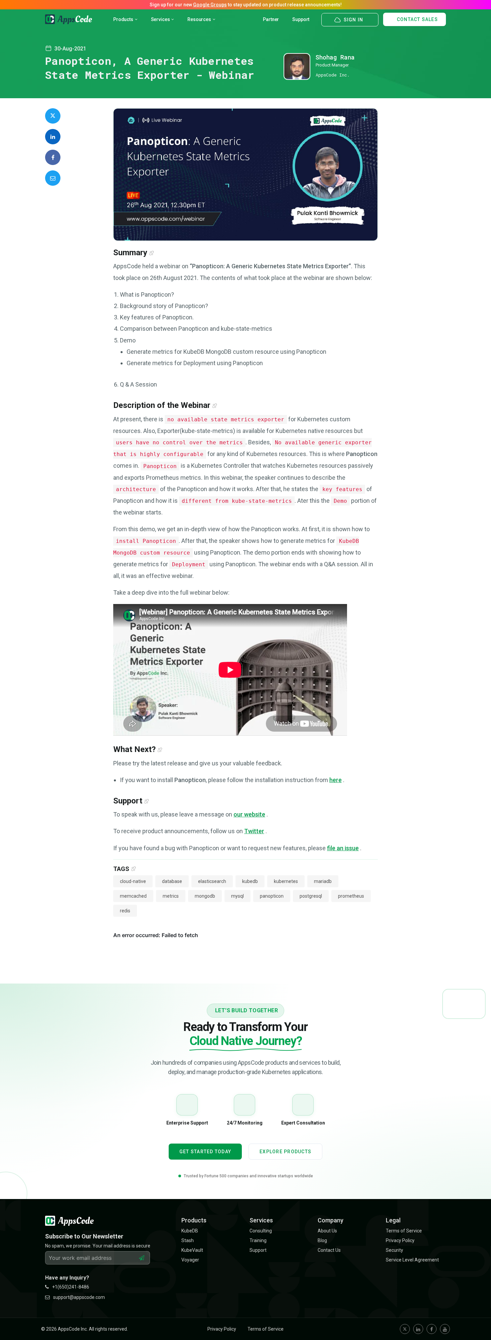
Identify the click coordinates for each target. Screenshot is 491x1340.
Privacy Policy (221, 1329)
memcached (133, 896)
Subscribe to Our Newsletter (84, 1236)
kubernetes (286, 881)
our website (249, 814)
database (172, 881)
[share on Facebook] (52, 157)
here (335, 779)
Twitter (254, 831)
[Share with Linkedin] (52, 136)
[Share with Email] (52, 178)
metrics (171, 896)
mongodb (205, 896)
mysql (237, 896)
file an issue (343, 848)
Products (123, 19)
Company (330, 1220)
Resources (199, 19)
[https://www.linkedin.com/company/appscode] (418, 1329)
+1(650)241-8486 (70, 1287)
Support (300, 19)
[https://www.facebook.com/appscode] (432, 1329)
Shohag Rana (335, 57)
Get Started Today (205, 1151)
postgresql (311, 896)
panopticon (272, 896)
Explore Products (285, 1151)
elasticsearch (212, 881)
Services (160, 19)
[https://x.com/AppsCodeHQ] (405, 1329)
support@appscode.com (79, 1297)
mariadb (323, 881)
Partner (271, 19)
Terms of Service (266, 1329)
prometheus (351, 896)
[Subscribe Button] (141, 1257)
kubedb (250, 881)
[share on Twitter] (52, 116)
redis (125, 910)
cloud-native (133, 881)
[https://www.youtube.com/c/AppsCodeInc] (445, 1329)
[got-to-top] (477, 1320)
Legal (393, 1220)
